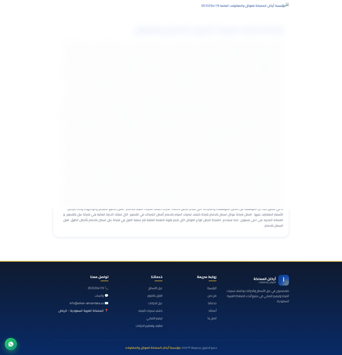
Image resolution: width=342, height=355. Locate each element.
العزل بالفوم (154, 295)
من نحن (212, 295)
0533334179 (96, 288)
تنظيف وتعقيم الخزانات (149, 325)
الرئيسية (212, 288)
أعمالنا (213, 310)
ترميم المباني (154, 318)
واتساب (99, 295)
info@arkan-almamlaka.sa (87, 303)
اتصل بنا (212, 318)
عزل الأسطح (155, 288)
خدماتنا (212, 303)
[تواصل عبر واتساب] (11, 344)
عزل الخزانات (155, 303)
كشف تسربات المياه (150, 310)
